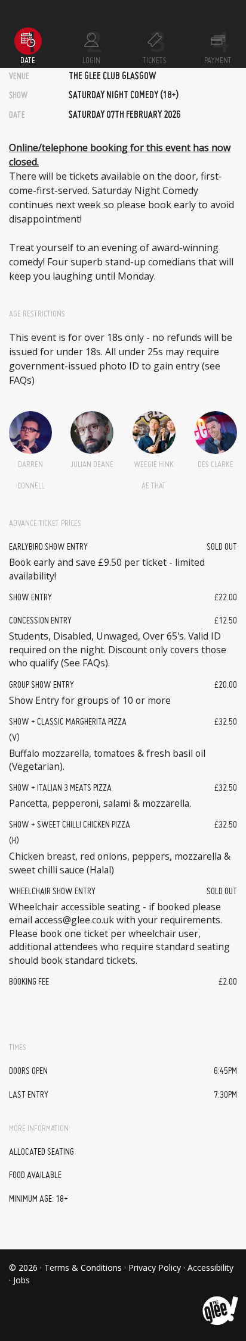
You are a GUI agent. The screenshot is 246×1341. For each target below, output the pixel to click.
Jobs (21, 1280)
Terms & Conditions (83, 1267)
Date (27, 61)
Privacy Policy (154, 1267)
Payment (218, 61)
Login (91, 61)
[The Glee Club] (219, 1301)
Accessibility (210, 1267)
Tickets (155, 61)
